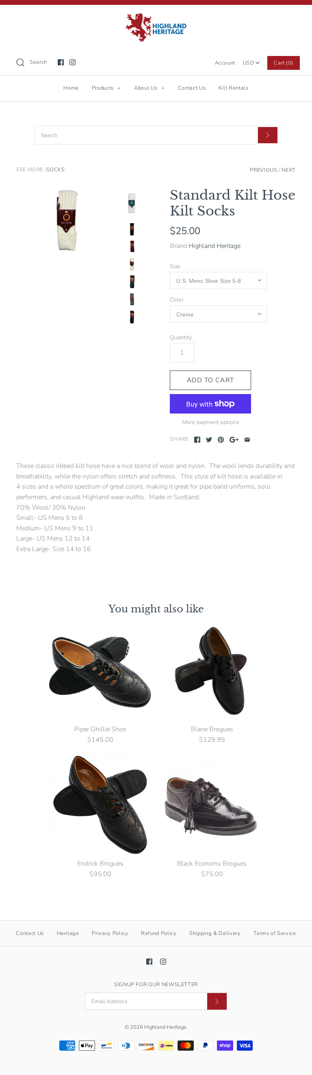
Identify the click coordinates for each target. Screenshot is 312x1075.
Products (106, 88)
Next (289, 170)
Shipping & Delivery (214, 933)
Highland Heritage (214, 245)
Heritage (68, 933)
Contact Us (192, 88)
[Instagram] (72, 62)
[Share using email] (247, 440)
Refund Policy (158, 933)
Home (71, 88)
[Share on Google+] (234, 440)
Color (177, 300)
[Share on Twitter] (209, 440)
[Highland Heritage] (156, 17)
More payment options (210, 422)
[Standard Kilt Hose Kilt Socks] (67, 221)
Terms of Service (275, 933)
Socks (55, 169)
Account (225, 63)
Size (175, 266)
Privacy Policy (110, 933)
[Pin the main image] (221, 440)
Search (38, 62)
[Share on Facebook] (197, 440)
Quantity (181, 337)
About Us (149, 88)
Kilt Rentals (234, 88)
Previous (263, 170)
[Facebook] (61, 62)
